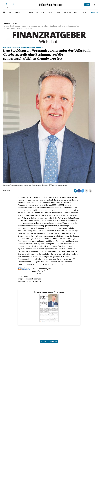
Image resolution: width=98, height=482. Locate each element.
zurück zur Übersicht (49, 341)
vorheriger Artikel (12, 334)
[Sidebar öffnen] (5, 12)
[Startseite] (50, 4)
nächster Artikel (86, 334)
